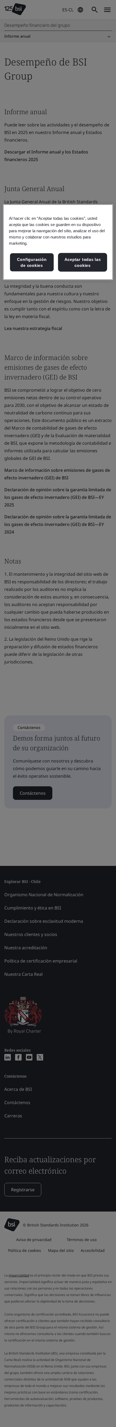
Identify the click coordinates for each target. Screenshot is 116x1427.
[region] (58, 242)
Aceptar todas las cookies (82, 262)
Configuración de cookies (32, 262)
